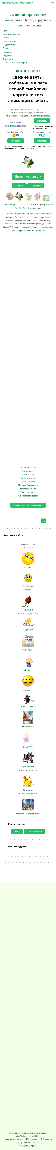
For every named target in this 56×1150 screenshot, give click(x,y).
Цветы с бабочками (28, 485)
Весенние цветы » (28, 70)
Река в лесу (28, 474)
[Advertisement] (28, 349)
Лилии (6, 37)
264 (51, 204)
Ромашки (7, 52)
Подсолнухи (9, 44)
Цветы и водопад (28, 478)
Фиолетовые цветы (28, 495)
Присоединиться (35, 831)
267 (24, 208)
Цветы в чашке (28, 492)
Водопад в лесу (28, 467)
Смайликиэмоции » (28, 588)
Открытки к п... (17, 1139)
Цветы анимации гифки (15, 62)
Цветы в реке (28, 471)
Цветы (22, 230)
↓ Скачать (19, 186)
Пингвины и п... (33, 1139)
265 (16, 208)
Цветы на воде (28, 481)
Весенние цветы (11, 34)
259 (30, 204)
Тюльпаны (8, 59)
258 (26, 204)
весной (30, 230)
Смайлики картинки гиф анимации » (28, 505)
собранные (47, 227)
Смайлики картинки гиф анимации (22, 213)
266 (20, 208)
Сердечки (7, 55)
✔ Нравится (36, 186)
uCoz (36, 1142)
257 (22, 204)
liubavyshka (40, 230)
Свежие (14, 230)
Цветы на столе (28, 488)
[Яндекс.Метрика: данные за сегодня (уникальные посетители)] (28, 1145)
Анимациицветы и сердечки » (28, 611)
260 (34, 204)
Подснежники (10, 41)
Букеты (6, 30)
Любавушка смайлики (17, 2)
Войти (17, 831)
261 (38, 204)
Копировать (42, 121)
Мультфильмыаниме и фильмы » (28, 768)
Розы (5, 48)
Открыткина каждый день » (28, 792)
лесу (38, 227)
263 (47, 204)
